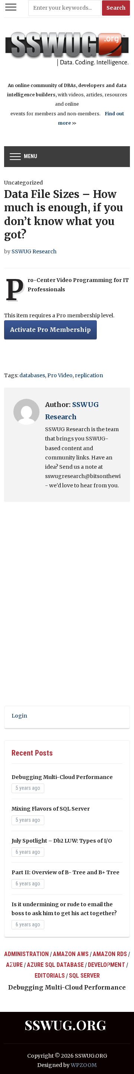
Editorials (50, 975)
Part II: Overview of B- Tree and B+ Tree (65, 872)
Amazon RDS (110, 954)
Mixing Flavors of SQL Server (51, 808)
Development (106, 964)
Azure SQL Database (55, 964)
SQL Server (84, 975)
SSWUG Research (34, 251)
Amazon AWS (71, 954)
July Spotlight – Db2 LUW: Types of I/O (62, 840)
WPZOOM (84, 1065)
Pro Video (60, 375)
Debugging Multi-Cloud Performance (62, 777)
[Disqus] (67, 610)
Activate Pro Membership (50, 329)
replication (89, 375)
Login (19, 715)
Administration (26, 954)
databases (32, 375)
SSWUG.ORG (65, 1024)
